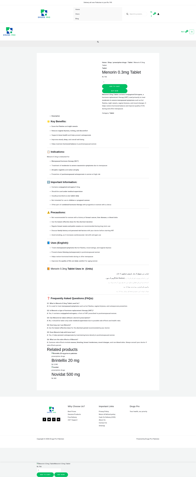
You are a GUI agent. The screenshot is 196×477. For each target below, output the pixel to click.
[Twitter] (49, 419)
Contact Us (103, 423)
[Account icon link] (158, 14)
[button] (98, 42)
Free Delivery (72, 417)
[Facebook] (44, 419)
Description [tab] (56, 116)
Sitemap (102, 426)
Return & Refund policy (107, 414)
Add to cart (114, 86)
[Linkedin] (58, 419)
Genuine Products (74, 414)
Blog (77, 19)
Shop (110, 62)
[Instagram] (54, 419)
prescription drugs (119, 62)
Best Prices (72, 411)
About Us (102, 420)
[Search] (127, 14)
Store (77, 14)
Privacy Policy (104, 411)
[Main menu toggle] (192, 32)
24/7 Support (72, 420)
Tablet (130, 62)
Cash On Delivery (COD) (107, 417)
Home (77, 9)
